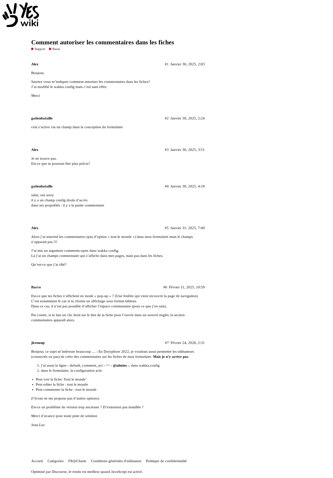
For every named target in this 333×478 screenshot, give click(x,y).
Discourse (59, 472)
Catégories (56, 461)
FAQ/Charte (77, 461)
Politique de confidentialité (166, 461)
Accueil (37, 461)
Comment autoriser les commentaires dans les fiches (102, 42)
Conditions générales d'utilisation (116, 461)
